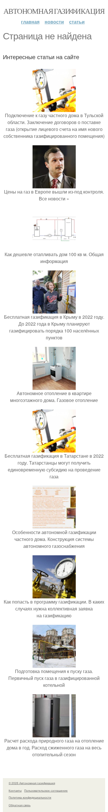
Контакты (15, 790)
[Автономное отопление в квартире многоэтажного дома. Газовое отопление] (54, 386)
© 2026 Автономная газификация (32, 783)
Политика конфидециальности (30, 797)
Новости (54, 21)
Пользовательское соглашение (46, 790)
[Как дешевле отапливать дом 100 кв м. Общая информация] (54, 247)
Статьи (77, 21)
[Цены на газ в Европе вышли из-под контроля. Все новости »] (54, 184)
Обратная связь (20, 805)
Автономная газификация (54, 11)
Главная (30, 21)
